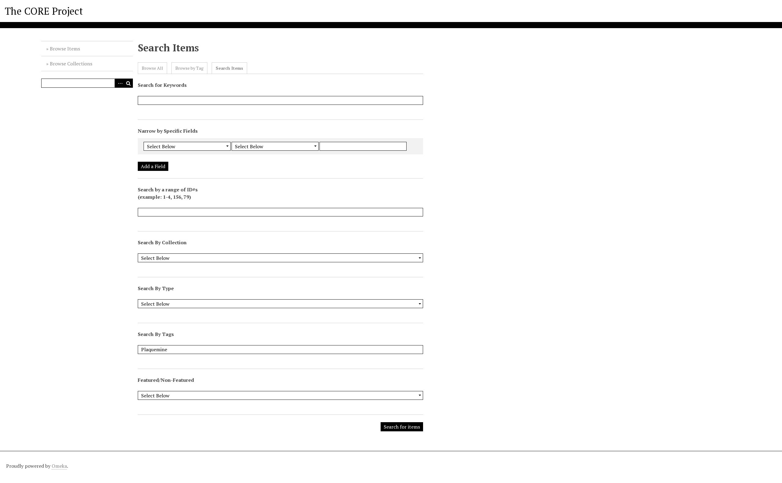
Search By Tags (156, 334)
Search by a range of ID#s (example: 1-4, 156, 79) (168, 193)
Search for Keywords (162, 85)
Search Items (229, 68)
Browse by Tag (189, 68)
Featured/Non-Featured (166, 380)
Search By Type (156, 288)
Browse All (152, 68)
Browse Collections (71, 63)
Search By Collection (162, 242)
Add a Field (153, 166)
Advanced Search (119, 83)
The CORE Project (44, 11)
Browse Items (65, 48)
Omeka (59, 466)
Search (128, 83)
